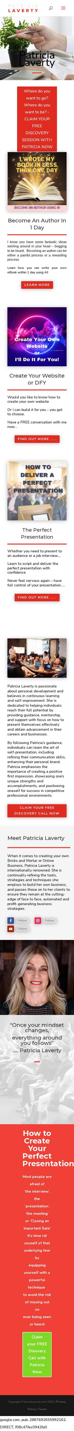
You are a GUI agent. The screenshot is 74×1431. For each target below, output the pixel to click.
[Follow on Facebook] (10, 920)
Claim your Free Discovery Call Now (37, 810)
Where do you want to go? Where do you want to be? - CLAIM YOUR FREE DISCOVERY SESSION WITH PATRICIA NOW (37, 119)
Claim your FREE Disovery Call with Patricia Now (37, 1354)
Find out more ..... (37, 439)
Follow (22, 921)
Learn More (37, 285)
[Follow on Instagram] (38, 920)
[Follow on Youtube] (10, 929)
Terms (42, 1409)
